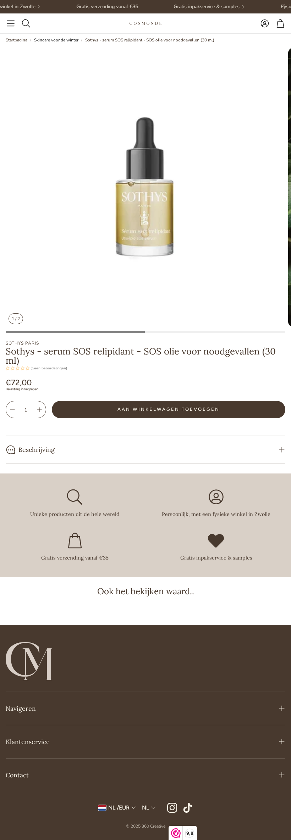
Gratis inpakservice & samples (201, 6)
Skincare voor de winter (56, 40)
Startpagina (16, 40)
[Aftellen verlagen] (12, 409)
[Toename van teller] (39, 409)
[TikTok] (188, 808)
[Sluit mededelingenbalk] (284, 5)
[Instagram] (172, 808)
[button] (11, 23)
